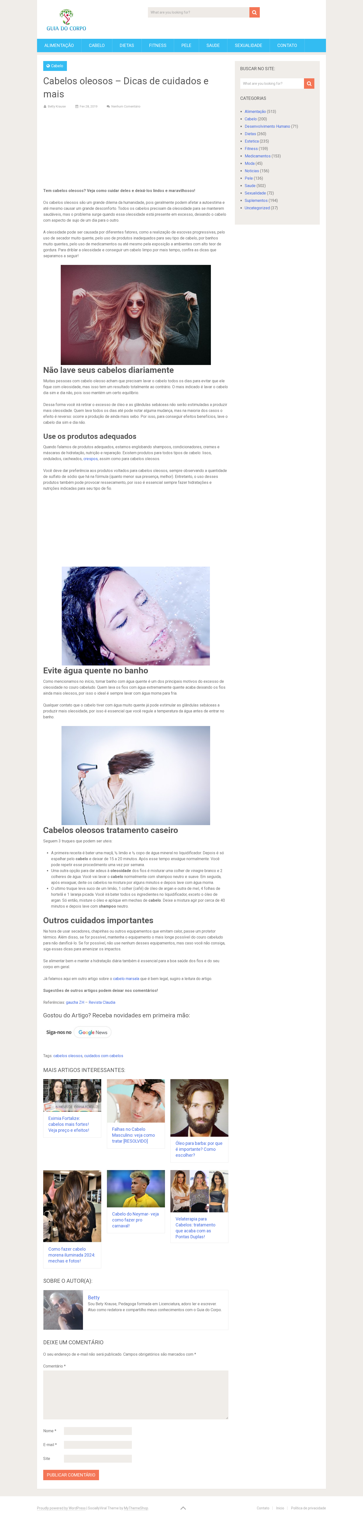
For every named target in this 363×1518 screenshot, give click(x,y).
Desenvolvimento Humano (267, 126)
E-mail (50, 1444)
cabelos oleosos (67, 1055)
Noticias (252, 171)
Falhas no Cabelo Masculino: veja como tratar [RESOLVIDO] (133, 1135)
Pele (186, 45)
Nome (49, 1431)
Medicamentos (258, 156)
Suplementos (256, 200)
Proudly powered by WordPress (61, 1508)
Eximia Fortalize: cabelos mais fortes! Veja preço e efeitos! (68, 1124)
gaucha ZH (75, 1002)
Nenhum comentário (126, 106)
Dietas (127, 45)
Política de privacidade (308, 1508)
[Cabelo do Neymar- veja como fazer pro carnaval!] (136, 1188)
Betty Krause (57, 106)
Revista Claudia (102, 1002)
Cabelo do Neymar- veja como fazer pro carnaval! (135, 1219)
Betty (94, 1298)
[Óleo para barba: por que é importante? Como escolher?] (199, 1107)
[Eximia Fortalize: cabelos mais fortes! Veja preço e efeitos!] (72, 1095)
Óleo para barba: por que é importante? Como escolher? (199, 1149)
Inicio (280, 1508)
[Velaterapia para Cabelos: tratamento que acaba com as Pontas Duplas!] (199, 1191)
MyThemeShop (136, 1508)
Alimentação (59, 45)
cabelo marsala (126, 978)
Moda (250, 163)
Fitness (157, 45)
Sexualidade (248, 45)
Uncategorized (257, 208)
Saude (213, 45)
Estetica (252, 141)
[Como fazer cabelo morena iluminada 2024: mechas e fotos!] (72, 1206)
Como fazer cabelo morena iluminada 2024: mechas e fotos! (71, 1254)
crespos (90, 458)
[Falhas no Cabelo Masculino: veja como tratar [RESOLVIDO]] (136, 1101)
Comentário (54, 1366)
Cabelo (97, 45)
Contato (287, 45)
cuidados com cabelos (103, 1055)
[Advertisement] (135, 149)
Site (46, 1458)
